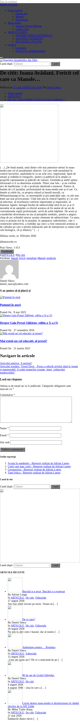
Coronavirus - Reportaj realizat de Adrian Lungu (34, 469)
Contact (12, 44)
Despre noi (21, 13)
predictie (51, 258)
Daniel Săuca (54, 87)
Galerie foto (22, 29)
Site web (5, 442)
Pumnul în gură (10, 305)
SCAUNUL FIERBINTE (29, 38)
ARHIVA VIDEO (17, 32)
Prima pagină (15, 10)
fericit (22, 258)
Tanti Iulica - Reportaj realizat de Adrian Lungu (34, 472)
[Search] (1, 57)
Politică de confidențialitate (31, 51)
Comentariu (7, 394)
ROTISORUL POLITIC (29, 41)
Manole (41, 258)
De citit (21, 255)
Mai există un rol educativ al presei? (23, 341)
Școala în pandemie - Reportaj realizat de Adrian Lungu (38, 463)
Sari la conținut (8, 1)
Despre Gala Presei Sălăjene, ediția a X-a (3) (29, 322)
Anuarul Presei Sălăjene (29, 26)
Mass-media (14, 22)
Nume (4, 428)
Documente (22, 19)
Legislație (21, 47)
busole (14, 258)
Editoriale (40, 597)
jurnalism (31, 258)
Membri (20, 16)
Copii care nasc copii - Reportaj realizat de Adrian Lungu (39, 466)
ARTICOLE (8, 255)
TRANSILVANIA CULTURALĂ (34, 35)
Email (4, 435)
